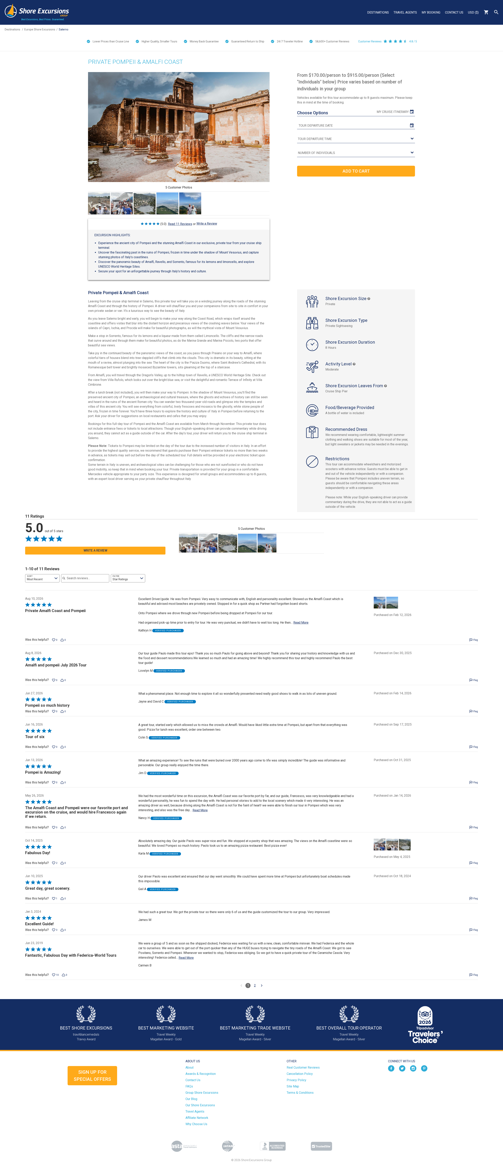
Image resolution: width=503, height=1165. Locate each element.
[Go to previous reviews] (241, 985)
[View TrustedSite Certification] (321, 1146)
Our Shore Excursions (200, 1105)
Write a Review (206, 223)
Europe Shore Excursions (39, 29)
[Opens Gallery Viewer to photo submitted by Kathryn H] (167, 203)
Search (496, 12)
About (189, 1067)
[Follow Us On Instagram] (413, 1068)
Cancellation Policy (300, 1074)
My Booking (431, 12)
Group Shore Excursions (201, 1093)
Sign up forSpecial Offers (92, 1075)
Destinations (378, 12)
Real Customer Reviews (303, 1067)
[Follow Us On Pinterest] (424, 1068)
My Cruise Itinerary (393, 112)
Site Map (293, 1086)
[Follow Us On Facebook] (391, 1068)
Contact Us (454, 12)
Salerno (63, 29)
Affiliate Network (196, 1118)
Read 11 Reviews (180, 224)
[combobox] (42, 578)
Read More (300, 622)
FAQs (189, 1086)
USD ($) (473, 12)
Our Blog (191, 1099)
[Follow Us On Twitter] (402, 1068)
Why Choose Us (196, 1124)
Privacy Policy (296, 1080)
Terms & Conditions (300, 1093)
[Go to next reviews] (261, 985)
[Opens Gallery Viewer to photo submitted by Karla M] (99, 203)
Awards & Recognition (200, 1074)
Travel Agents (405, 12)
